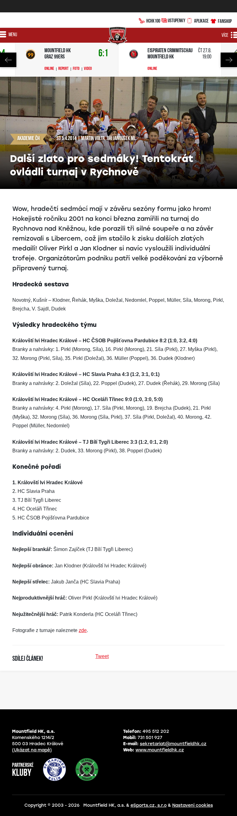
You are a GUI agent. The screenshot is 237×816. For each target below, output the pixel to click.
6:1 (103, 53)
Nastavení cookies (192, 805)
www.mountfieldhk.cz (159, 750)
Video (88, 69)
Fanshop (225, 21)
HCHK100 (153, 21)
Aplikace (201, 21)
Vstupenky (176, 20)
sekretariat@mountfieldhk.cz (173, 743)
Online (49, 69)
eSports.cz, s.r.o (149, 805)
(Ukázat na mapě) (32, 750)
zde (83, 630)
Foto (76, 69)
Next (229, 60)
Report (63, 69)
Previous (8, 60)
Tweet (102, 656)
